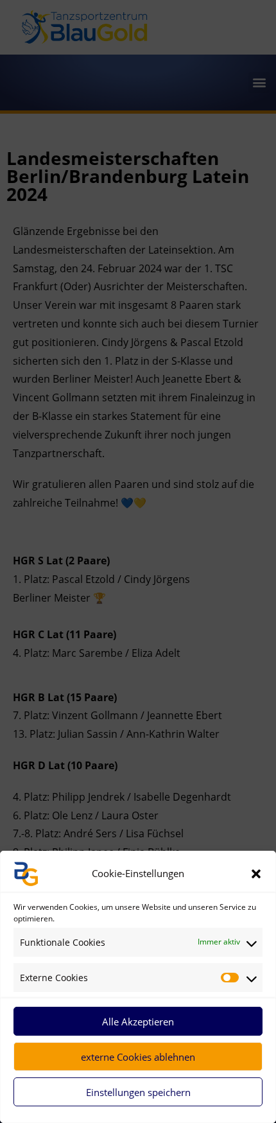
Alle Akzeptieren (138, 1021)
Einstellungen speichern (138, 1092)
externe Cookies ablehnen (138, 1056)
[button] (256, 873)
